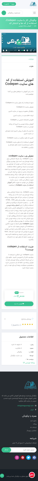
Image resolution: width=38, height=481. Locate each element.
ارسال (6, 450)
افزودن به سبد (18, 304)
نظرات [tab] (31, 66)
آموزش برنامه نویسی (25, 26)
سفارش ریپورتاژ (31, 431)
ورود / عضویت (9, 4)
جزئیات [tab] (31, 59)
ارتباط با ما (33, 427)
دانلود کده (33, 421)
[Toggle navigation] (34, 13)
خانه (35, 26)
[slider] (9, 50)
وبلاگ (34, 424)
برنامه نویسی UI (29, 362)
